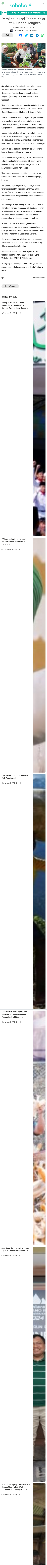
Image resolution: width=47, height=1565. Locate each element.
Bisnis (10, 13)
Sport (16, 13)
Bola (30, 13)
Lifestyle (23, 13)
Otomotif (36, 13)
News (4, 13)
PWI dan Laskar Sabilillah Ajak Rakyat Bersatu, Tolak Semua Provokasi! (14, 541)
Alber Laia (26, 30)
